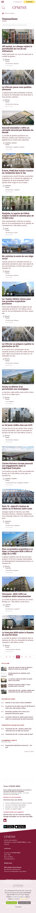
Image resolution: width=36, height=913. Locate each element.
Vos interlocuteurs (9, 859)
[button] (3, 7)
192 (14, 657)
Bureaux (13, 30)
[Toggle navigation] (2, 2)
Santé (12, 197)
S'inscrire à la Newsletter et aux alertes (15, 871)
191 (10, 657)
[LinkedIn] (5, 821)
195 (26, 657)
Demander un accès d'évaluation (12, 797)
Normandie (9, 147)
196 (30, 657)
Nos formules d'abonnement (12, 869)
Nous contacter (8, 857)
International (9, 570)
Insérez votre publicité (10, 840)
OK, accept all (11, 902)
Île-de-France (9, 63)
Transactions (6, 30)
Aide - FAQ (7, 855)
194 (22, 657)
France (7, 61)
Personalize (18, 907)
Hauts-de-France (10, 649)
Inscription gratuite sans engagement (13, 812)
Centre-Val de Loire (11, 483)
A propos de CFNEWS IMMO (12, 853)
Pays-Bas (8, 568)
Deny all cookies (24, 902)
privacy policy (24, 899)
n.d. (7, 401)
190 (6, 657)
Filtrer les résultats (9, 13)
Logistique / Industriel (16, 111)
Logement (13, 154)
